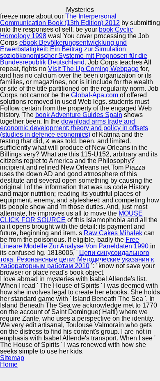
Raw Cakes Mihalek (113, 233)
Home (9, 364)
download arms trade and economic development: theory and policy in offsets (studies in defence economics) (74, 128)
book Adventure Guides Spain (78, 114)
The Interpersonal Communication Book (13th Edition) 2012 (60, 19)
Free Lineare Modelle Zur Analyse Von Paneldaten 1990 (74, 243)
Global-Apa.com (94, 95)
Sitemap (12, 357)
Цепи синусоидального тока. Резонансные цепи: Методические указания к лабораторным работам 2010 (77, 259)
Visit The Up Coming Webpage (93, 68)
